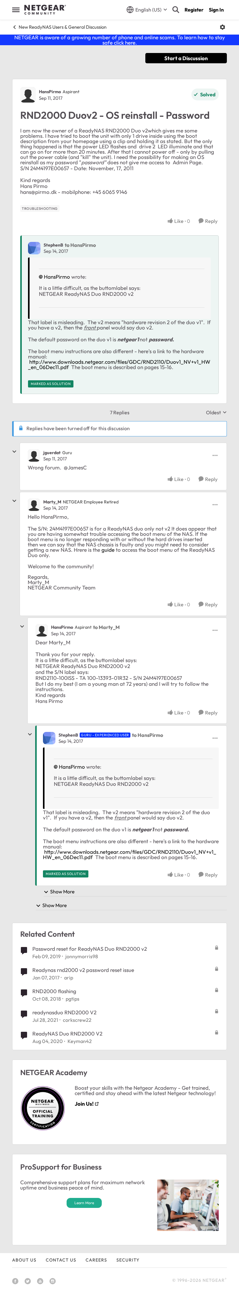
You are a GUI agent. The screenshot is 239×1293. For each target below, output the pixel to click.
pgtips (72, 998)
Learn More (84, 1202)
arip (68, 977)
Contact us (61, 1260)
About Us (24, 1260)
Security (127, 1260)
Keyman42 (80, 1041)
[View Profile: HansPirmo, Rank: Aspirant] (28, 95)
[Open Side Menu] (16, 9)
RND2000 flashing (54, 991)
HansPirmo (50, 91)
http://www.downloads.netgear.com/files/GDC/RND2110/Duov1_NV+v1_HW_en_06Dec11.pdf (119, 364)
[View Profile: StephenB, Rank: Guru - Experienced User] (49, 738)
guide (108, 549)
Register (194, 10)
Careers (96, 1260)
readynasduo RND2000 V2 (64, 1012)
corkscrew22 (77, 1019)
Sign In (216, 10)
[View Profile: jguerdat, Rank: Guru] (34, 455)
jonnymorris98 (81, 956)
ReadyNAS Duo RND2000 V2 (67, 1033)
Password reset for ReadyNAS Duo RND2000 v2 (89, 948)
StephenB (53, 245)
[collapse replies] (14, 451)
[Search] (176, 9)
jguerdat (52, 452)
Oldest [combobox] (216, 412)
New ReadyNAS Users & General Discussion (62, 27)
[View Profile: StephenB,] (34, 248)
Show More (62, 891)
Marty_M (52, 502)
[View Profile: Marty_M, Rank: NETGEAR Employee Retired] (34, 504)
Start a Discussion (186, 58)
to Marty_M (106, 627)
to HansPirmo (80, 245)
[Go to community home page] (45, 10)
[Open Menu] (222, 27)
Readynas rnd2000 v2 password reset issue (83, 970)
